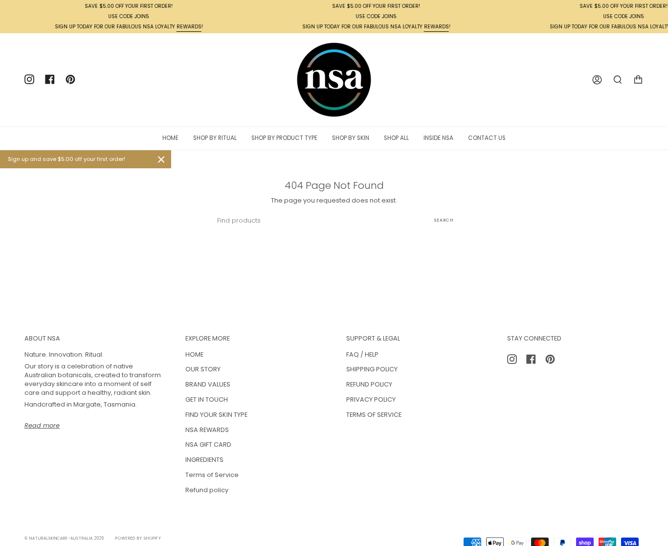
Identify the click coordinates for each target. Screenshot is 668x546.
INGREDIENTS (204, 459)
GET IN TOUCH (206, 399)
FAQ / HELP (362, 354)
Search (444, 220)
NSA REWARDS (207, 430)
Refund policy (206, 490)
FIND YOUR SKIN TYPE (216, 414)
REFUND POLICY (369, 384)
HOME (194, 354)
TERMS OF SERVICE (373, 414)
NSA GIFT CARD (208, 444)
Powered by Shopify (138, 538)
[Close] (161, 159)
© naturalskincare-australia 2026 (64, 538)
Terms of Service (212, 475)
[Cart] (638, 79)
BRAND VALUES (207, 384)
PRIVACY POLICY (371, 399)
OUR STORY (203, 369)
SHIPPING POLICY (372, 369)
